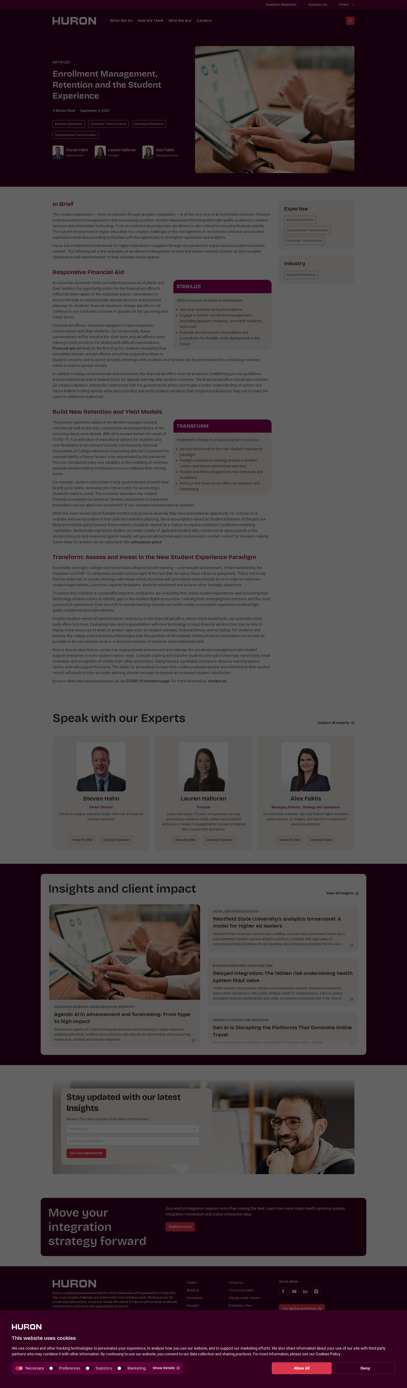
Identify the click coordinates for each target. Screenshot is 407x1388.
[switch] (29, 1368)
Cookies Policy (328, 1354)
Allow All (302, 1368)
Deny (365, 1368)
